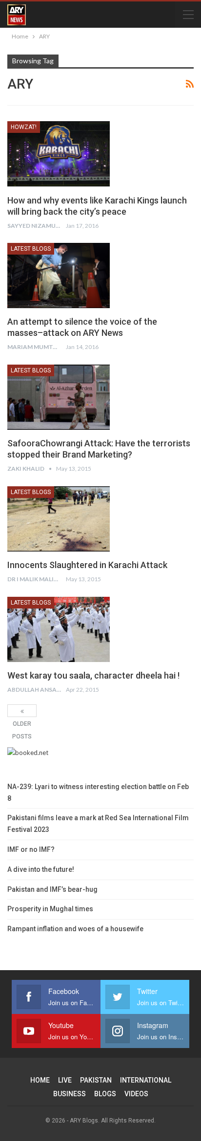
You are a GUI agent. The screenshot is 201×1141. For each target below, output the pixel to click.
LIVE (65, 1080)
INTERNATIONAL (145, 1080)
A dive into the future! (40, 869)
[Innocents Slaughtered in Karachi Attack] (58, 519)
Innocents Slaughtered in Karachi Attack (87, 565)
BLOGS (105, 1094)
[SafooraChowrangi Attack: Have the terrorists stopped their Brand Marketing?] (58, 397)
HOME (40, 1080)
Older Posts (22, 710)
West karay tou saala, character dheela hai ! (93, 675)
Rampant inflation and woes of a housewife (75, 929)
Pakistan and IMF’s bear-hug (52, 889)
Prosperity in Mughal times (50, 909)
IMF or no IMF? (31, 849)
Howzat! (24, 127)
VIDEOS (136, 1094)
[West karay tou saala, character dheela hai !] (58, 629)
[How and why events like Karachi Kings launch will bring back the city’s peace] (58, 153)
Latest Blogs (31, 248)
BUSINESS (69, 1094)
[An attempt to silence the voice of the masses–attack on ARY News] (58, 275)
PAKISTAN (96, 1080)
